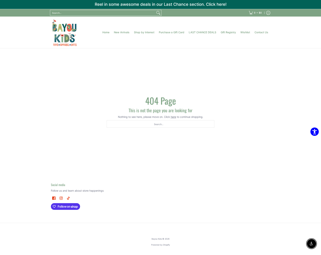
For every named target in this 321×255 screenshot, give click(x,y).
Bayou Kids (157, 239)
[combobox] (102, 13)
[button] (53, 198)
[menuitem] (255, 13)
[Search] (158, 13)
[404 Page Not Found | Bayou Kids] (65, 32)
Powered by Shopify (160, 245)
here (173, 116)
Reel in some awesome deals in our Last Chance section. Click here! (160, 4)
